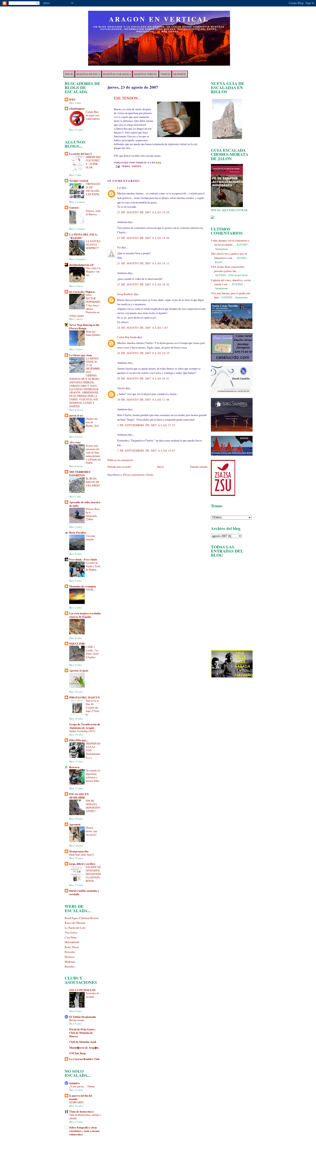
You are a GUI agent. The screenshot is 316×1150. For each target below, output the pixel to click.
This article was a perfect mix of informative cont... (229, 256)
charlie (121, 388)
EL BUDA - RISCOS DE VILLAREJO (93, 482)
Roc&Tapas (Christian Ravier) (82, 918)
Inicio (160, 467)
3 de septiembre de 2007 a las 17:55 (146, 425)
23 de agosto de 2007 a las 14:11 (143, 263)
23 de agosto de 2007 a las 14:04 (143, 238)
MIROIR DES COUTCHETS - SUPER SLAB (93, 162)
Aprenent (74, 824)
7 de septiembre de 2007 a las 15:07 (146, 450)
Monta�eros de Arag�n (84, 1047)
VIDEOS (165, 74)
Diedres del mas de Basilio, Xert (92, 422)
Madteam (70, 962)
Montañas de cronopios (82, 586)
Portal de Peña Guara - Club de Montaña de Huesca (82, 1032)
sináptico (74, 1083)
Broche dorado (76, 1020)
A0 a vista (74, 442)
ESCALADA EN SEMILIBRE (79, 795)
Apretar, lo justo (78, 670)
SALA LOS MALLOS (82, 990)
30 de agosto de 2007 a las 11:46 (143, 399)
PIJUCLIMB (77, 643)
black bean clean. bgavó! (81, 854)
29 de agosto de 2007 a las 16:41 (143, 378)
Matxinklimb (72, 942)
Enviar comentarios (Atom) (138, 475)
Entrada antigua (198, 467)
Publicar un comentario (120, 460)
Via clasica (71, 932)
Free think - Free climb (83, 559)
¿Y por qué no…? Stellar (82, 1086)
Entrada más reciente (119, 467)
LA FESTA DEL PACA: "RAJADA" (83, 236)
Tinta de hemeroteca (81, 1111)
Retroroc (74, 767)
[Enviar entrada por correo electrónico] (117, 166)
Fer (119, 247)
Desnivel (70, 957)
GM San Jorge (77, 1053)
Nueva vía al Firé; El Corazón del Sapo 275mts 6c (92, 707)
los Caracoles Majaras (82, 292)
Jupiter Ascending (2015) (82, 731)
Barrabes (70, 966)
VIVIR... (90, 589)
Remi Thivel (72, 947)
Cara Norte (71, 937)
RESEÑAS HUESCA (88, 74)
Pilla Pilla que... (78, 740)
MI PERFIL (179, 74)
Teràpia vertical (78, 181)
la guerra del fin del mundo (80, 1097)
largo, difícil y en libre (82, 864)
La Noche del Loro (75, 928)
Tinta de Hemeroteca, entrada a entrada (85, 1116)
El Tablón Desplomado (82, 1017)
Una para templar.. (90, 537)
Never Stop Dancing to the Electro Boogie (84, 326)
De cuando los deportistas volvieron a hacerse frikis (93, 775)
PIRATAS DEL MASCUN (84, 697)
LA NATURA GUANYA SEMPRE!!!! (93, 244)
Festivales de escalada (92, 994)
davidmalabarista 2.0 (81, 265)
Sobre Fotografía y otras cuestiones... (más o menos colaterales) (84, 1130)
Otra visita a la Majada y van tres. (93, 271)
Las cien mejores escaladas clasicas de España (85, 615)
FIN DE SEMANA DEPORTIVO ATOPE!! (93, 806)
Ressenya (70, 952)
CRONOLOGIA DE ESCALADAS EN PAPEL (93, 189)
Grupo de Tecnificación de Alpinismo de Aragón (84, 726)
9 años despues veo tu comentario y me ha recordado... (230, 242)
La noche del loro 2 (80, 154)
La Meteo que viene (80, 355)
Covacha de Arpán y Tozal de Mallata (93, 566)
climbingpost (76, 108)
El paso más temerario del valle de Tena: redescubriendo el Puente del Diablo (93, 454)
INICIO (69, 74)
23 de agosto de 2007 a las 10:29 (143, 212)
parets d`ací (76, 415)
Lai (119, 187)
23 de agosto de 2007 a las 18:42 (143, 284)
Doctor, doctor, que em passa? (91, 831)
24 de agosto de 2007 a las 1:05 (142, 328)
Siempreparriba (78, 851)
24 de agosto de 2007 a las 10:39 (143, 353)
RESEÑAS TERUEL (145, 74)
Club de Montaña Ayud (82, 1042)
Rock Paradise (77, 532)
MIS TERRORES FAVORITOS (79, 473)
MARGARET (76, 1102)
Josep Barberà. (125, 294)
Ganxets (74, 207)
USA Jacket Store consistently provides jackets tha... (227, 269)
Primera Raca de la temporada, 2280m (93, 514)
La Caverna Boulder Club (84, 1059)
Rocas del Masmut (75, 923)
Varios (136, 166)
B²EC (72, 99)
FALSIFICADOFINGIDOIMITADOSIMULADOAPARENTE (93, 873)
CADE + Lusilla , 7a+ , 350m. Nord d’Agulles (93, 652)
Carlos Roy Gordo (127, 337)
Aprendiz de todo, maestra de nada (84, 504)
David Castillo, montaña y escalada (84, 892)
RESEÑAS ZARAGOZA (117, 74)
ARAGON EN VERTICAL (159, 19)
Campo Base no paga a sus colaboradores (93, 115)
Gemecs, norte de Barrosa (93, 212)
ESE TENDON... (127, 98)
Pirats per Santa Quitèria (93, 333)
